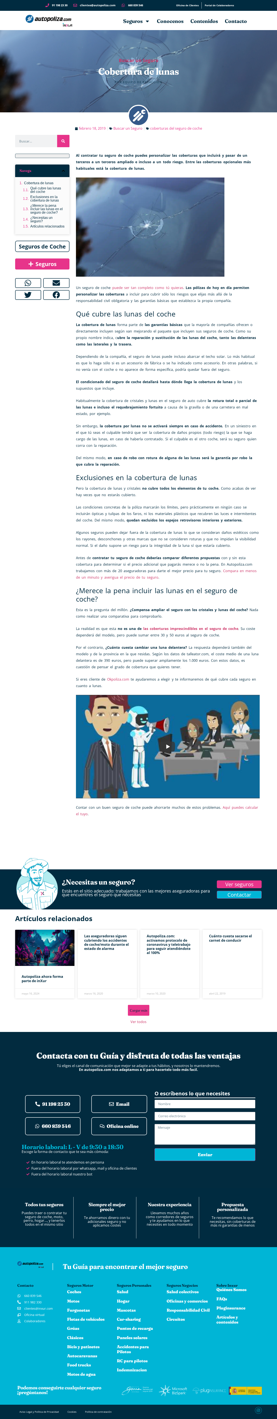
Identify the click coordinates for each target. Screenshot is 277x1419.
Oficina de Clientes (187, 5)
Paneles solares (132, 1337)
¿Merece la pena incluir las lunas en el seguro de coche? (46, 209)
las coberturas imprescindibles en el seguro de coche (190, 628)
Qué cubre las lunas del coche (45, 190)
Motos (73, 1301)
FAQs (221, 1298)
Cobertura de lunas (38, 183)
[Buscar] (63, 141)
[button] (63, 171)
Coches (74, 1291)
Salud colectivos (183, 1291)
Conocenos (170, 21)
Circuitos (176, 1319)
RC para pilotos (132, 1360)
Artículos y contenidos (227, 1319)
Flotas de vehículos (86, 1319)
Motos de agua (81, 1374)
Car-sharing (129, 1319)
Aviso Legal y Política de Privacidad (39, 1411)
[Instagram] (258, 1410)
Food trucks (79, 1364)
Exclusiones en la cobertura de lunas (44, 198)
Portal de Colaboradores (219, 5)
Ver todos (138, 1021)
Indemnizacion (132, 1369)
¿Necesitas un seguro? (41, 219)
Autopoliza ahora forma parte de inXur (42, 978)
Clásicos (75, 1337)
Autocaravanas (82, 1355)
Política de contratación (98, 1411)
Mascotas (126, 1310)
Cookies (72, 1411)
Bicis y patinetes (83, 1346)
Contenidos (204, 21)
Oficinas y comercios (187, 1301)
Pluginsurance (230, 1308)
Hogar (123, 1301)
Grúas (73, 1328)
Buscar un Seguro (138, 60)
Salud (122, 1291)
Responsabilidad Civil (188, 1310)
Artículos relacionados (47, 226)
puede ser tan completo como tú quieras (147, 287)
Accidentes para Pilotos (133, 1349)
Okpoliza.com (118, 679)
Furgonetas (78, 1310)
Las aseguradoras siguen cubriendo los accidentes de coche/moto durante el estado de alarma (106, 942)
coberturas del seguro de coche (176, 128)
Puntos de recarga (135, 1328)
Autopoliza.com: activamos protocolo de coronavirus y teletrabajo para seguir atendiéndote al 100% (168, 944)
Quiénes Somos (231, 1289)
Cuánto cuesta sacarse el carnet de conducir (230, 938)
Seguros (133, 21)
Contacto (236, 21)
